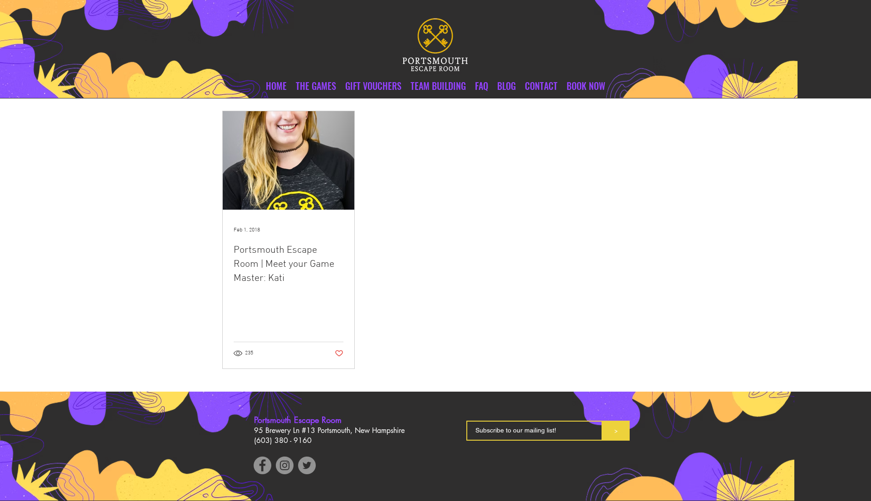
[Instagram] (285, 465)
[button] (541, 86)
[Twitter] (307, 465)
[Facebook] (262, 465)
